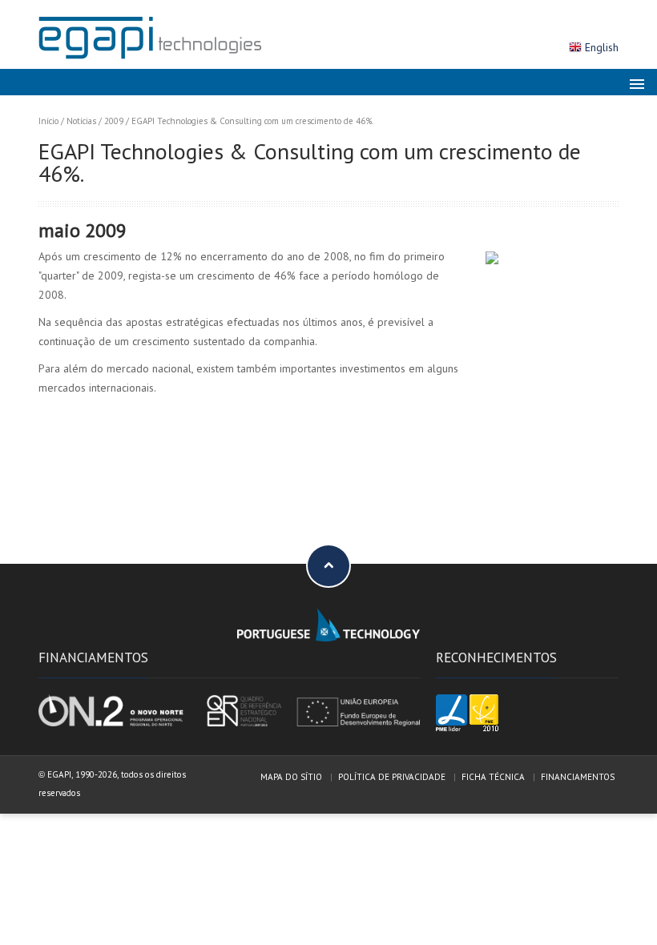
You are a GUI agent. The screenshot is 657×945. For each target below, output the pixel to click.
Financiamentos (578, 776)
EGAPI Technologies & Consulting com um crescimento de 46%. (252, 121)
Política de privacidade (391, 776)
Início (48, 121)
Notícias (81, 121)
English (602, 47)
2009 (113, 121)
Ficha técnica (493, 776)
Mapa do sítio (291, 776)
